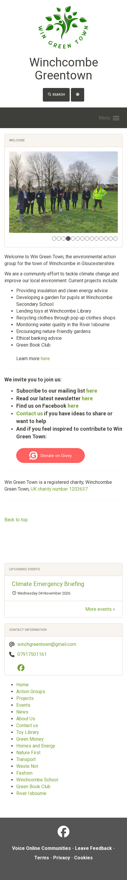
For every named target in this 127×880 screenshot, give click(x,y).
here (45, 358)
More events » (100, 609)
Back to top (16, 520)
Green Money (30, 739)
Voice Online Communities (41, 848)
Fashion (24, 773)
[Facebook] (22, 669)
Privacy (61, 858)
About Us (25, 718)
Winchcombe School (37, 780)
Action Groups (30, 691)
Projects (25, 698)
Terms (41, 858)
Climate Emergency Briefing (48, 583)
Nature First (28, 752)
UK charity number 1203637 (59, 489)
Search (58, 95)
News (22, 712)
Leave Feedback (93, 848)
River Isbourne (31, 793)
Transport (26, 759)
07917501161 (32, 654)
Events (23, 705)
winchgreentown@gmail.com (46, 644)
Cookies (83, 858)
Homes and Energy (35, 746)
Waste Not (27, 766)
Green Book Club (33, 786)
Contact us (29, 413)
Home (22, 685)
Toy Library (27, 732)
